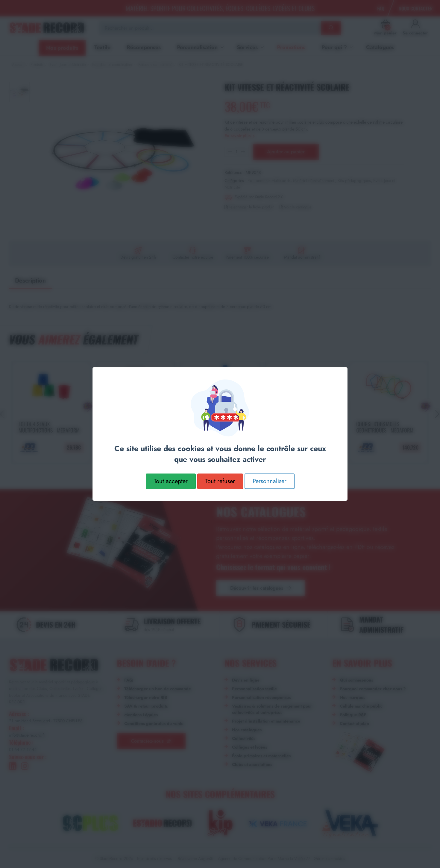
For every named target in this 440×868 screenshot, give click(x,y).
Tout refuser (220, 481)
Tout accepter (171, 481)
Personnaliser (269, 481)
